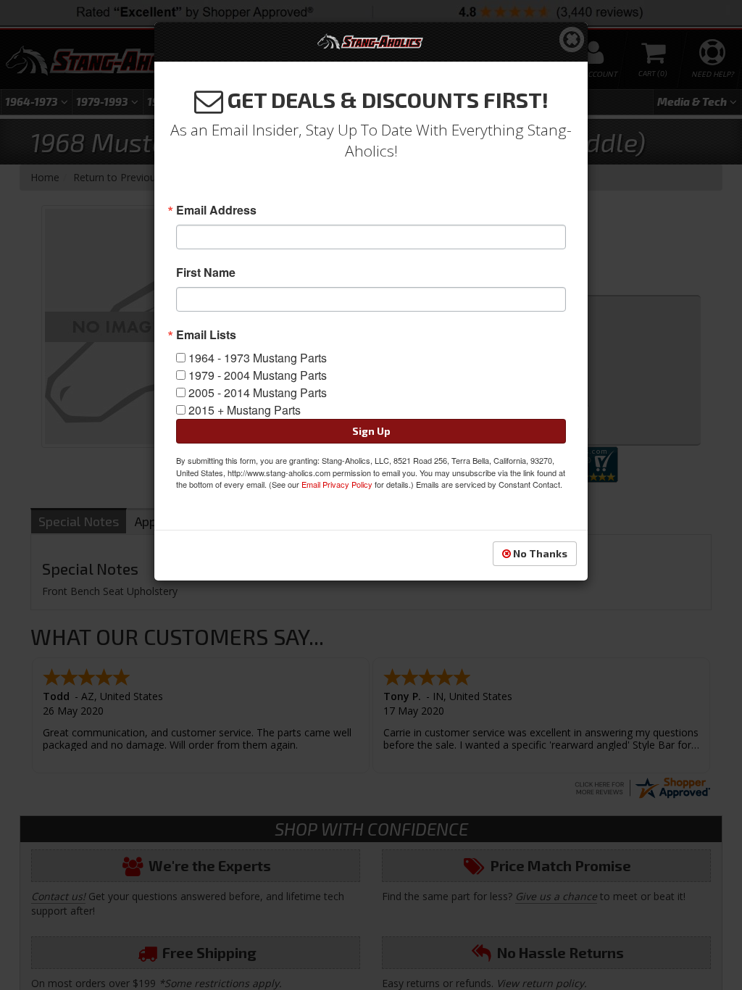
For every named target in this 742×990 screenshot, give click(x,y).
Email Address (216, 210)
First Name (205, 272)
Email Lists (206, 335)
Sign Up (371, 431)
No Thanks (539, 553)
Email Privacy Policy (336, 484)
